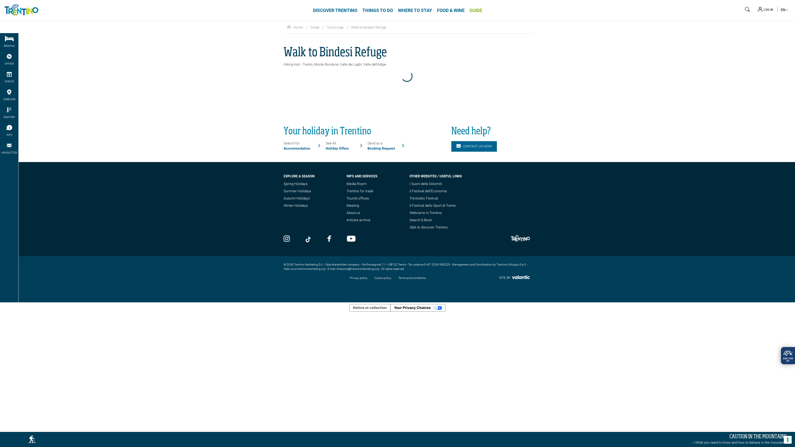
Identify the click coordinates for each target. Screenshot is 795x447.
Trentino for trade (360, 191)
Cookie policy (383, 278)
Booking (9, 45)
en (783, 10)
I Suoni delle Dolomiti (426, 184)
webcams (9, 99)
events (9, 81)
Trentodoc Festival (424, 198)
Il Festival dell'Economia (428, 191)
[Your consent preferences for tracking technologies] (788, 440)
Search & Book (421, 220)
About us (353, 213)
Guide (476, 10)
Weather (9, 117)
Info (9, 134)
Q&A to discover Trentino (429, 227)
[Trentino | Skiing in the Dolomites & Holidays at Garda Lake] (20, 10)
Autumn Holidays (297, 198)
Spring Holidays (296, 184)
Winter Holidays (296, 205)
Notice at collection (370, 308)
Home (298, 27)
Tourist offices (358, 198)
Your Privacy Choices (412, 308)
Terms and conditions (412, 278)
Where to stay (415, 10)
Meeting (353, 205)
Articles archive (358, 220)
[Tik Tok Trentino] (309, 239)
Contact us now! (477, 146)
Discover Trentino (335, 10)
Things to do (377, 10)
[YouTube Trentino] (351, 239)
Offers (9, 63)
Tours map (335, 27)
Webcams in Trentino (426, 213)
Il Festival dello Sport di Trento (433, 205)
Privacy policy (358, 278)
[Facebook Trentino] (329, 239)
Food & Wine (451, 10)
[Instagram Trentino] (287, 239)
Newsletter (9, 152)
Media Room (356, 184)
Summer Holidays (297, 191)
